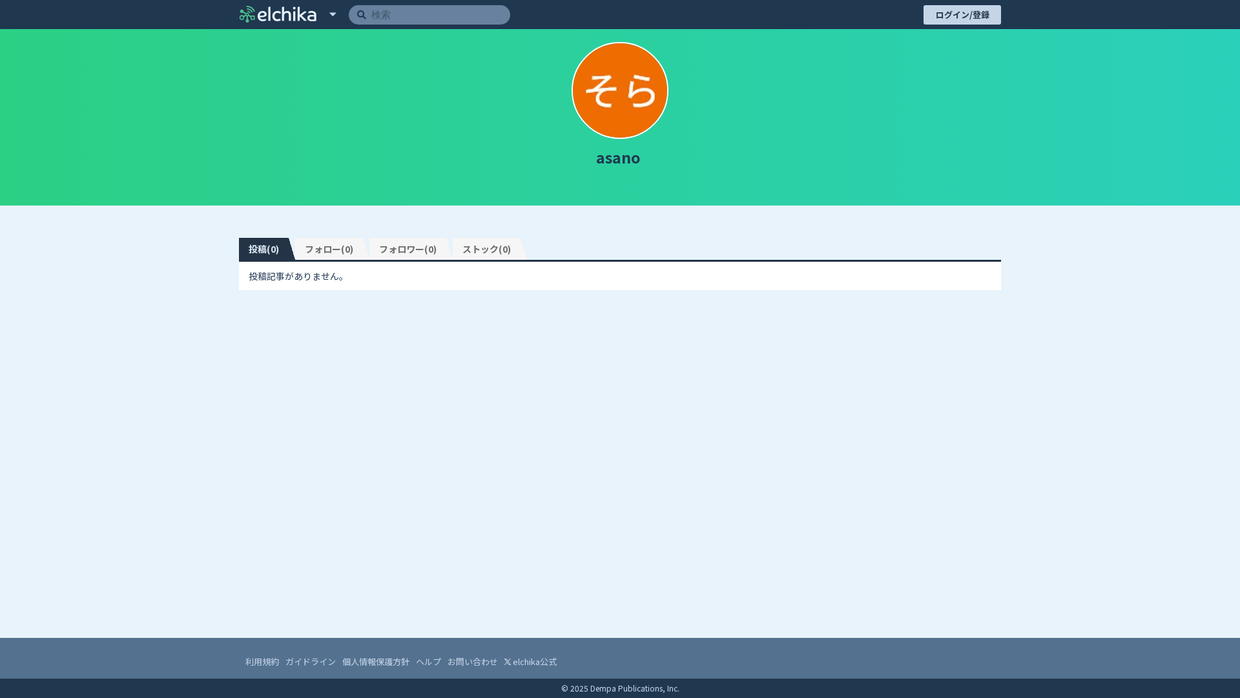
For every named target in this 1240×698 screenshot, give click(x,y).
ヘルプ (428, 661)
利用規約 (262, 661)
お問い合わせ (473, 661)
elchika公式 (534, 661)
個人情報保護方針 (375, 661)
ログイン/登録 (962, 14)
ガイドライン (310, 661)
